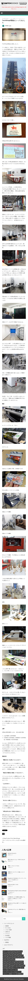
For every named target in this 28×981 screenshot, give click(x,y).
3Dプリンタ (5, 951)
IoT (4, 957)
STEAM (4, 967)
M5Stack (10, 957)
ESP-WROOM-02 (11, 955)
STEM (8, 967)
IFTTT (22, 955)
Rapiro (21, 963)
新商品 (7, 942)
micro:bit (17, 963)
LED (6, 957)
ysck (10, 25)
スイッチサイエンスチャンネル (9, 971)
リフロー (14, 973)
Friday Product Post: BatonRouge (11, 838)
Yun (11, 967)
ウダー (22, 967)
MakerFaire (12, 959)
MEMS (4, 963)
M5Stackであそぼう (12, 853)
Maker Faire (6, 959)
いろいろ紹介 (13, 18)
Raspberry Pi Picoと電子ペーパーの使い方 (17, 903)
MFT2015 (12, 963)
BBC (14, 953)
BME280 (19, 953)
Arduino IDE (19, 951)
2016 (10, 951)
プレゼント (19, 971)
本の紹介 (7, 935)
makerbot (21, 957)
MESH (8, 963)
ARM (11, 953)
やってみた (8, 928)
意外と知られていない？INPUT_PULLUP (16, 859)
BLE (16, 953)
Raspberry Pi (6, 965)
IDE (19, 955)
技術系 (7, 926)
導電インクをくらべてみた (13, 865)
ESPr (17, 955)
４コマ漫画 (8, 937)
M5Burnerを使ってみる (13, 884)
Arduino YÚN (6, 953)
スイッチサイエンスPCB (12, 969)
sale (18, 965)
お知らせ (7, 931)
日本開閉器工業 (20, 973)
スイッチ (5, 969)
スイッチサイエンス (20, 18)
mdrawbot (20, 961)
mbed (16, 961)
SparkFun (6, 940)
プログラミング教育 (7, 973)
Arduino (14, 951)
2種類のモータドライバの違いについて (16, 872)
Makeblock (15, 957)
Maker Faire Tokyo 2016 (8, 961)
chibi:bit (5, 955)
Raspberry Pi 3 (13, 965)
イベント (7, 933)
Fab (3, 834)
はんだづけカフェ (8, 945)
